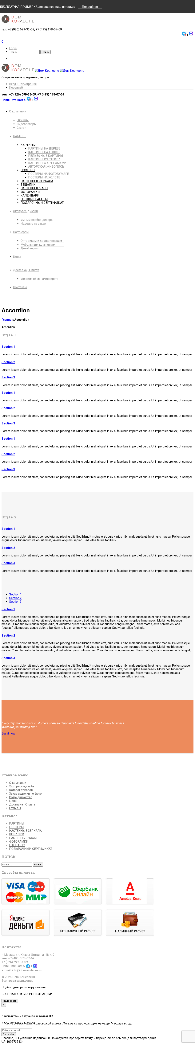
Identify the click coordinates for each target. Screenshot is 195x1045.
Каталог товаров (21, 790)
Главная (7, 320)
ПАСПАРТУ (17, 845)
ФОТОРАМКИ (18, 841)
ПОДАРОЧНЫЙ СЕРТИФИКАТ (30, 849)
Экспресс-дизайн (21, 786)
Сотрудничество (20, 797)
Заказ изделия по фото (25, 793)
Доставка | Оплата (22, 804)
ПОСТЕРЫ (16, 827)
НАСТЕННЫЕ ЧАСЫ (23, 838)
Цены (13, 801)
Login (13, 48)
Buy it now (8, 733)
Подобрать (10, 1000)
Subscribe (8, 1034)
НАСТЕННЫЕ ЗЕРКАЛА (25, 830)
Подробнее (90, 7)
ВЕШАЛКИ (16, 834)
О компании (17, 783)
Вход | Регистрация (23, 84)
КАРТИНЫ (16, 823)
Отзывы (15, 808)
